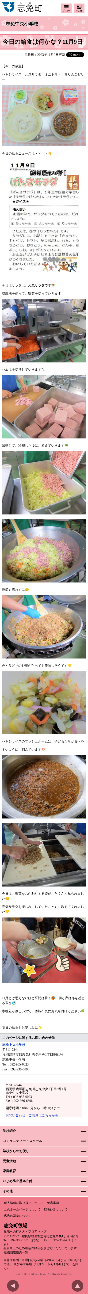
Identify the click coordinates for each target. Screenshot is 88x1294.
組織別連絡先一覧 (16, 1252)
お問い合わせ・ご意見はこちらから (32, 1115)
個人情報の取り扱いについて (24, 1203)
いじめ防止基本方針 (17, 1181)
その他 (8, 1191)
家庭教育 (9, 1171)
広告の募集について (17, 1216)
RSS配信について (56, 1209)
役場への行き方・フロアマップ (25, 1231)
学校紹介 (9, 1131)
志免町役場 (15, 1225)
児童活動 (9, 1161)
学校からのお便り (16, 1151)
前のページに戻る (14, 1286)
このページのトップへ (79, 1286)
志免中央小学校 (22, 24)
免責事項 (53, 1203)
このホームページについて (22, 1209)
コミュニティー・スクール (22, 1141)
